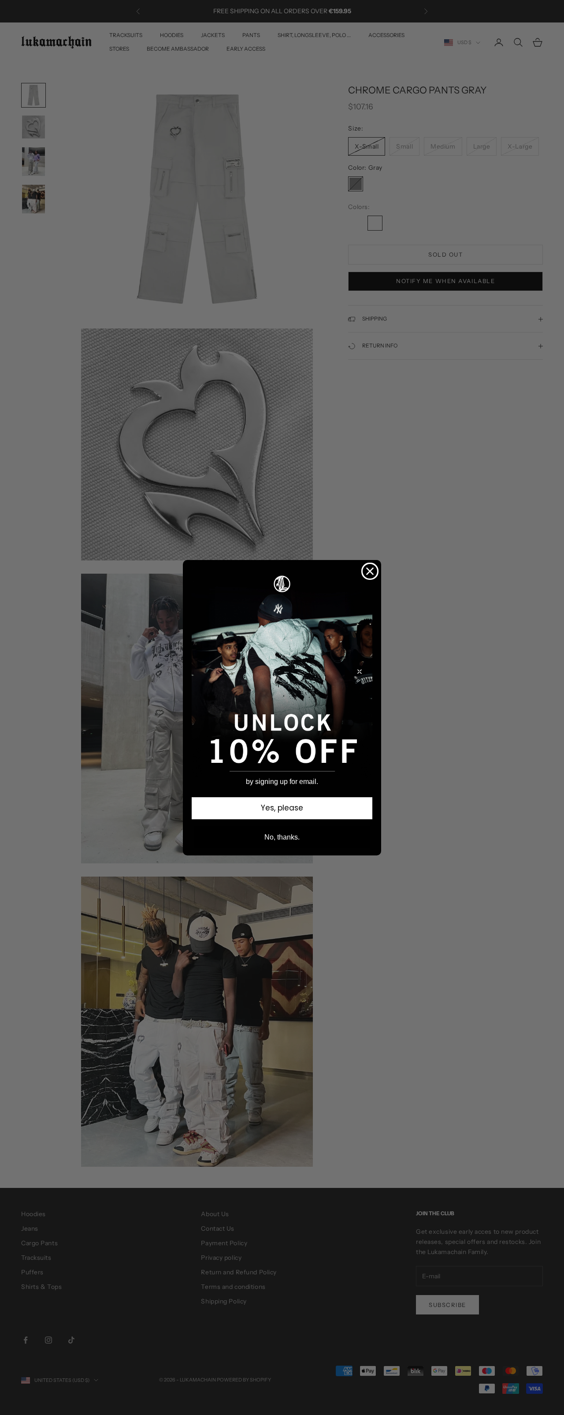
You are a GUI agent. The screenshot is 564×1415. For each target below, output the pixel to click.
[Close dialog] (370, 571)
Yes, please (282, 808)
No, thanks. (282, 837)
